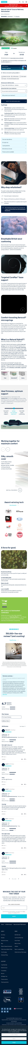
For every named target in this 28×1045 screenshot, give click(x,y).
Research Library (4, 940)
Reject (14, 1038)
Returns (2, 973)
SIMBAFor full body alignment (14, 412)
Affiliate (16, 946)
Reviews (2, 937)
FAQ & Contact (4, 967)
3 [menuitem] (15, 879)
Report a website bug (19, 949)
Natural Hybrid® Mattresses (20, 924)
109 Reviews (10, 16)
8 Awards (17, 16)
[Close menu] (26, 5)
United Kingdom (19, 1008)
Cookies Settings (14, 1034)
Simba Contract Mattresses (20, 952)
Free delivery (3, 970)
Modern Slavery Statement (6, 946)
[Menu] (26, 2)
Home (2, 924)
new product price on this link (16, 58)
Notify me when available (13, 101)
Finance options (4, 979)
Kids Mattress (17, 934)
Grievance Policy (4, 954)
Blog (2, 943)
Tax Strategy (4, 952)
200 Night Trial (4, 976)
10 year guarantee (4, 982)
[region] (14, 1035)
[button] (4, 756)
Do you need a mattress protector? (10, 91)
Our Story (3, 934)
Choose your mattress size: (7, 82)
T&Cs (21, 6)
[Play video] (19, 231)
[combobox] (22, 726)
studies (15, 398)
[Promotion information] (18, 6)
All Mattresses (8, 924)
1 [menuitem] (12, 879)
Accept (14, 1042)
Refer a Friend (17, 943)
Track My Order (4, 964)
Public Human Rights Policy (6, 949)
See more (5, 694)
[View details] (11, 62)
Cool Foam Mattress (19, 937)
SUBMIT (14, 916)
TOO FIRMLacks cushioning (22, 412)
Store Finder (17, 940)
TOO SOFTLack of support (6, 412)
